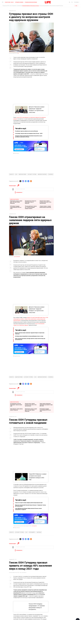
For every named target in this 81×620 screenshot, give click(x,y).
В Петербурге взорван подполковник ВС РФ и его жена (15, 207)
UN (18, 53)
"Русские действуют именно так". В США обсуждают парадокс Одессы (31, 207)
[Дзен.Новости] (20, 181)
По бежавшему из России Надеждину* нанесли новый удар (16, 404)
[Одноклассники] (31, 181)
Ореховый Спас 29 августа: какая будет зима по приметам (30, 202)
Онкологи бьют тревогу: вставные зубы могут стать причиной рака (45, 202)
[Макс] (23, 181)
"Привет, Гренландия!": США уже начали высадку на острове (16, 581)
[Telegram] (26, 181)
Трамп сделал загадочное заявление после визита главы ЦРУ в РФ (46, 404)
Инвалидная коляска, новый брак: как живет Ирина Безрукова (16, 202)
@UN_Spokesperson (17, 256)
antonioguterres (34, 525)
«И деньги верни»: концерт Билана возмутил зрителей (45, 207)
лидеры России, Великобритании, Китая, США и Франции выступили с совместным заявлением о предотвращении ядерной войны (30, 319)
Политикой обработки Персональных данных (30, 5)
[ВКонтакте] (28, 181)
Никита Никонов (17, 527)
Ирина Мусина (16, 153)
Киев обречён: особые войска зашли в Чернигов (16, 409)
